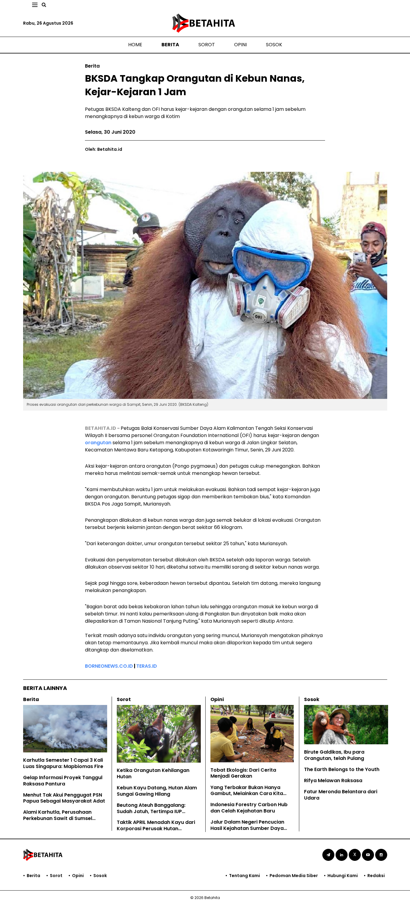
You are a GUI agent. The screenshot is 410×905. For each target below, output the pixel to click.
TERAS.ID (146, 666)
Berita (170, 44)
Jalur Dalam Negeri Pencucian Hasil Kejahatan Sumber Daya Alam (247, 828)
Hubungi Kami (342, 875)
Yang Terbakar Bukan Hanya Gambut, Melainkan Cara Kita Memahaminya (246, 793)
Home (135, 44)
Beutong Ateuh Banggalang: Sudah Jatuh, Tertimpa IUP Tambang (151, 811)
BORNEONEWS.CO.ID (109, 666)
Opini (240, 44)
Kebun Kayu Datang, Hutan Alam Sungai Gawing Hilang (157, 790)
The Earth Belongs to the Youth (341, 769)
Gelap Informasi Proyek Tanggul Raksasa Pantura (62, 780)
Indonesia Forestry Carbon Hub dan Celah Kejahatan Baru (249, 807)
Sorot (206, 44)
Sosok (274, 44)
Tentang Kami (244, 875)
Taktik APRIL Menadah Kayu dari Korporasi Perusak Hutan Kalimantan (156, 828)
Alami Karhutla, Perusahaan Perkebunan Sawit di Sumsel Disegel (57, 818)
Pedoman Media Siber (294, 875)
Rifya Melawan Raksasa (333, 780)
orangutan (99, 442)
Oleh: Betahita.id (103, 149)
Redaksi (376, 875)
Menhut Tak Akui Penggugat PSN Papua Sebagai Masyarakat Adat (64, 798)
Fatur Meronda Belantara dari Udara (340, 794)
